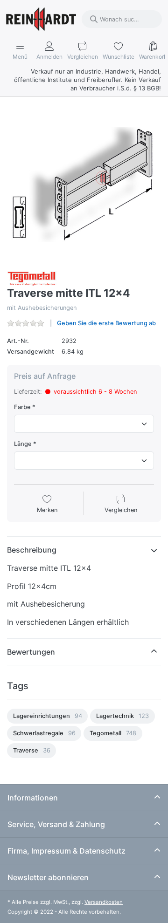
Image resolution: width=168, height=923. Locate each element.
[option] (47, 716)
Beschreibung (31, 549)
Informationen (32, 797)
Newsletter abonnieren (48, 877)
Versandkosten (103, 902)
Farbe (22, 406)
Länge (23, 443)
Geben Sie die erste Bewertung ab (106, 323)
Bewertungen (31, 651)
